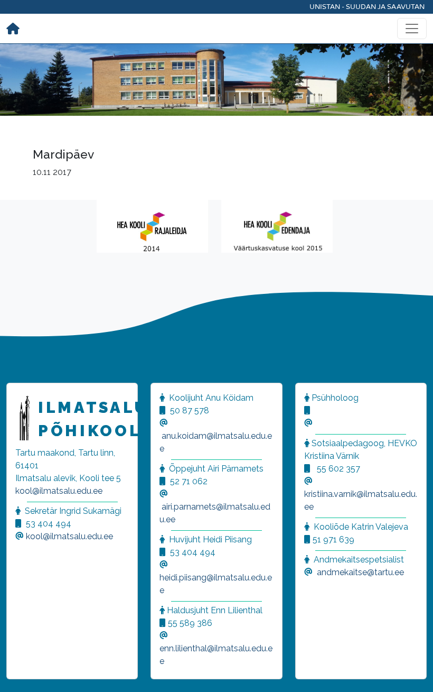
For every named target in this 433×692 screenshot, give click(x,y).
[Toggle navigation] (412, 28)
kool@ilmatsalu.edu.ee (58, 491)
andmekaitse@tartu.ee (360, 572)
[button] (21, 671)
